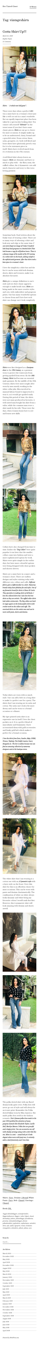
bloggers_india (19, 1216)
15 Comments (7, 42)
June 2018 (6, 1325)
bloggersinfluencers (8, 1216)
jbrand (25, 1221)
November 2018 (8, 1310)
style (8, 1226)
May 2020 (6, 1271)
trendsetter (29, 1226)
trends (23, 1226)
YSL (10, 1209)
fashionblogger (20, 1218)
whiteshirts (14, 1228)
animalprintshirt (23, 1214)
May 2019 (6, 1292)
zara (30, 1228)
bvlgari (27, 1216)
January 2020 (7, 1277)
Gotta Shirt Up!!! (14, 31)
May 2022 (6, 1259)
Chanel (21, 1200)
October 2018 (7, 1313)
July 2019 (6, 1289)
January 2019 (7, 1304)
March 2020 (7, 1274)
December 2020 (8, 1265)
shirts (4, 1226)
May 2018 (6, 1327)
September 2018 (8, 1316)
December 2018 (8, 1307)
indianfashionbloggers (15, 1221)
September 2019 (8, 1286)
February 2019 (8, 1301)
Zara (11, 1198)
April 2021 (6, 1262)
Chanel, (6, 1203)
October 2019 (7, 1283)
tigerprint (17, 1226)
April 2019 (6, 1295)
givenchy (5, 1221)
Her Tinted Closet (10, 6)
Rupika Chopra (7, 39)
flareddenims (29, 1218)
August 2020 (7, 1268)
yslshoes (26, 1228)
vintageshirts (7, 1228)
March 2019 (7, 1298)
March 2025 (7, 1253)
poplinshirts (16, 1223)
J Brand (25, 1198)
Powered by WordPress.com (11, 1338)
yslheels (21, 1228)
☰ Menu (33, 7)
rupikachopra (25, 1223)
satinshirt (32, 1223)
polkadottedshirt (7, 1223)
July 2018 (6, 1322)
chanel (32, 1216)
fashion (13, 1218)
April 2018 (6, 1330)
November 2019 (8, 1280)
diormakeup (6, 1218)
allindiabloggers (12, 1214)
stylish (12, 1226)
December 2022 (8, 1256)
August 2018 (7, 1319)
